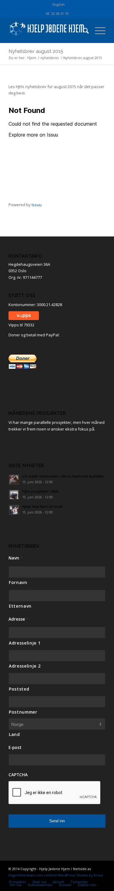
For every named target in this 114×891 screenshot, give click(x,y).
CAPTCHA (18, 774)
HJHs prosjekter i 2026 (40, 491)
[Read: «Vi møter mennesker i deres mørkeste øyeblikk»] (14, 479)
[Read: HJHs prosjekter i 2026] (14, 494)
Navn (15, 558)
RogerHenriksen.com (26, 875)
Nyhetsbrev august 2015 (36, 51)
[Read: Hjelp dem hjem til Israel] (14, 509)
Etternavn (20, 606)
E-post (15, 747)
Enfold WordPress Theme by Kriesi (74, 875)
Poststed (19, 689)
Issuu (37, 204)
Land (14, 734)
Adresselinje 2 (24, 666)
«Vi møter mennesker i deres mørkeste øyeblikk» (63, 476)
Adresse (18, 619)
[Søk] (83, 30)
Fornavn (18, 582)
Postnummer (23, 712)
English (59, 4)
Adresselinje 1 (24, 643)
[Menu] (97, 30)
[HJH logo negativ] (47, 30)
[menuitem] (59, 4)
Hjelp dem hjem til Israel (42, 506)
